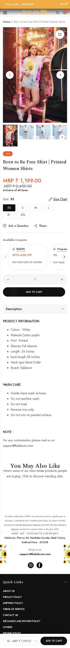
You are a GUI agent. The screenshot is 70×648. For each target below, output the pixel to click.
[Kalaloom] (35, 13)
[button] (60, 75)
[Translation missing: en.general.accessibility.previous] (5, 257)
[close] (67, 3)
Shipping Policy (13, 603)
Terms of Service (13, 609)
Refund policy (12, 633)
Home (6, 22)
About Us (9, 591)
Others (7, 627)
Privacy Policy (12, 597)
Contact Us (10, 615)
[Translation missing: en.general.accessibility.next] (64, 257)
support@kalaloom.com (35, 554)
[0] (64, 12)
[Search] (57, 12)
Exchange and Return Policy (21, 621)
